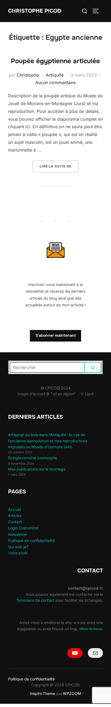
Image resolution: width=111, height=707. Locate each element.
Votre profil (17, 553)
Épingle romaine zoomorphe (32, 457)
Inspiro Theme (42, 693)
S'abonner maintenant (56, 335)
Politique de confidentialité (31, 540)
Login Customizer (23, 528)
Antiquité (55, 75)
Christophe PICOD (34, 11)
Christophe (28, 75)
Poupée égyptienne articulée (55, 61)
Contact (15, 521)
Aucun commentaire (55, 82)
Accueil (14, 509)
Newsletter (17, 534)
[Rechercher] (93, 367)
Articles (14, 515)
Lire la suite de (59, 166)
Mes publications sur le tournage (36, 469)
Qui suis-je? (18, 546)
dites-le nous (90, 628)
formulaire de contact (35, 600)
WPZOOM (72, 693)
